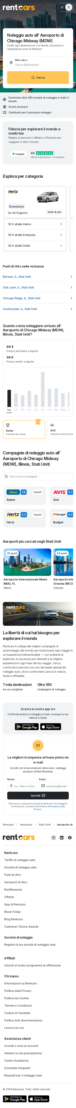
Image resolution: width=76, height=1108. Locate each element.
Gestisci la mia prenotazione (23, 1053)
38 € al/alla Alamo (19, 224)
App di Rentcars (14, 904)
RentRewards (13, 889)
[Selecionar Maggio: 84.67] (63, 400)
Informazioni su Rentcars (20, 983)
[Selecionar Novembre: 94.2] (29, 399)
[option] (35, 224)
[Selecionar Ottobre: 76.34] (22, 401)
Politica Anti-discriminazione (23, 1020)
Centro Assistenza (16, 1060)
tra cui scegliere (13, 689)
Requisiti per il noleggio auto (23, 1075)
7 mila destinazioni (17, 685)
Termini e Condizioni (18, 1005)
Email (42, 779)
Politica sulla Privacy (17, 991)
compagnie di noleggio (51, 689)
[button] (18, 154)
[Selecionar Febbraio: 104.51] (49, 398)
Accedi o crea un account (21, 1046)
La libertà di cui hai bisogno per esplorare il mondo (31, 635)
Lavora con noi (14, 1028)
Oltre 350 (44, 685)
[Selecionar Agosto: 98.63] (9, 398)
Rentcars (8, 824)
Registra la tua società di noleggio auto (30, 944)
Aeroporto (26, 824)
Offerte (9, 897)
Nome (10, 779)
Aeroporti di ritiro (15, 882)
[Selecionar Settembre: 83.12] (16, 400)
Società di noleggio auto (20, 867)
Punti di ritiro (12, 874)
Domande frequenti (17, 1068)
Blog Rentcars (13, 919)
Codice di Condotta (17, 1013)
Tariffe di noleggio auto (19, 860)
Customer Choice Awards (21, 926)
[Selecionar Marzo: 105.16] (56, 397)
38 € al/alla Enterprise (22, 235)
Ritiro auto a (21, 60)
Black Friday (12, 912)
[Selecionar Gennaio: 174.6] (43, 389)
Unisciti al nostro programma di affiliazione (32, 965)
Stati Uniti (45, 824)
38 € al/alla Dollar (19, 245)
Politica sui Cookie (16, 998)
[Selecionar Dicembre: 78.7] (36, 401)
